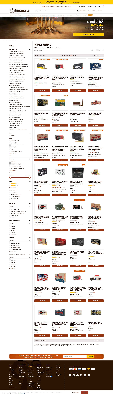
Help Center (58, 367)
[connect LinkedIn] (89, 375)
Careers (20, 374)
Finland (38, 374)
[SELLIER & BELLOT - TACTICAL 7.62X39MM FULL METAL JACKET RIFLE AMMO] (96, 242)
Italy (38, 380)
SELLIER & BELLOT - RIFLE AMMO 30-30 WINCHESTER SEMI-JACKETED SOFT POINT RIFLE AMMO (60, 113)
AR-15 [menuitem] (21, 15)
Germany (39, 378)
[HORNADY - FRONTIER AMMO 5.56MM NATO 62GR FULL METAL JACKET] (96, 137)
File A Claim (30, 374)
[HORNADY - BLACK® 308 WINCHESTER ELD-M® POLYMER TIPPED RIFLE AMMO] (78, 137)
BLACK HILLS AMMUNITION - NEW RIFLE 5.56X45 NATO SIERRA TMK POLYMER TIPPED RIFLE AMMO (78, 289)
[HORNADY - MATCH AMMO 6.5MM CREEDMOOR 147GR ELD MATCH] (42, 207)
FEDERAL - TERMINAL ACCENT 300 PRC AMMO (95, 323)
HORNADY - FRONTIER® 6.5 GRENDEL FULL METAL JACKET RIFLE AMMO (95, 113)
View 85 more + (12, 201)
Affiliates (21, 380)
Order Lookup (31, 370)
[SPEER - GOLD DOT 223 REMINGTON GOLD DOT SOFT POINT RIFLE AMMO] (78, 207)
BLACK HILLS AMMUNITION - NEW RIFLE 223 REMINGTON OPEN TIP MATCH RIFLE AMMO (60, 148)
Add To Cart (42, 90)
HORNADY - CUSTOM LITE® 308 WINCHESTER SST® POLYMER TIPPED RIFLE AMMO (42, 253)
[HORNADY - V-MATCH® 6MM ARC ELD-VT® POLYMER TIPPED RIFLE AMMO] (78, 313)
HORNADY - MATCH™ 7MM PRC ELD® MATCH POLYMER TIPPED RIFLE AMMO (41, 324)
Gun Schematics (13, 388)
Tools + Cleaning (13, 374)
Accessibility (49, 369)
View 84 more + (12, 251)
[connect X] (85, 375)
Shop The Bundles (88, 34)
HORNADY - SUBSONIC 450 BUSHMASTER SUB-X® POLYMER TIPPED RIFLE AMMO (60, 324)
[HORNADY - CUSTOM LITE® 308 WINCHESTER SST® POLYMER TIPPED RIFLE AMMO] (42, 242)
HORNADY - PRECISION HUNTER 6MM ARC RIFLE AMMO (77, 77)
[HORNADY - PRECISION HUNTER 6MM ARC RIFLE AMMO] (78, 66)
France (38, 376)
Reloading (11, 372)
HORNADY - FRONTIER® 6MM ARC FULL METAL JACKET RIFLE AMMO (59, 288)
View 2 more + (12, 187)
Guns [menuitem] (16, 15)
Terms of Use (49, 372)
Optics (10, 376)
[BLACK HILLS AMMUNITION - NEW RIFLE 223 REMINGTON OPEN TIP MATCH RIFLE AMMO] (60, 137)
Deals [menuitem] (90, 15)
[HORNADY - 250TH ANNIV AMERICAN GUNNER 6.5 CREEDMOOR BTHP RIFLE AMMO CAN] (96, 278)
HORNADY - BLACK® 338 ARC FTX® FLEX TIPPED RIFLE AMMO (77, 252)
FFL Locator (21, 378)
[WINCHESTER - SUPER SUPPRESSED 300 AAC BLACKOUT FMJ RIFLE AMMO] (78, 172)
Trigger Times (22, 372)
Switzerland (39, 389)
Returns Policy (31, 383)
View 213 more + (13, 268)
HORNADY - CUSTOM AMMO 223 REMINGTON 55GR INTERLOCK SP (95, 183)
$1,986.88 (28, 175)
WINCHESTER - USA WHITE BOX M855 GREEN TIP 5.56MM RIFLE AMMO (59, 183)
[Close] (111, 392)
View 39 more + (12, 217)
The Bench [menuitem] (100, 10)
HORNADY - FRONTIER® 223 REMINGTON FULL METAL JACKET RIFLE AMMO (41, 148)
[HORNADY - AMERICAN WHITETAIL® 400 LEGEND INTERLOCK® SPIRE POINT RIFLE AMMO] (42, 278)
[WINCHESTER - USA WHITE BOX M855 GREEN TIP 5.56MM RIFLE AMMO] (60, 172)
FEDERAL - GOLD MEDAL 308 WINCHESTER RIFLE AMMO (41, 113)
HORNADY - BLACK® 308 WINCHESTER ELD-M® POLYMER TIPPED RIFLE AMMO (77, 148)
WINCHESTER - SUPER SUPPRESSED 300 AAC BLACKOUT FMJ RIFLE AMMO (76, 183)
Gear (10, 378)
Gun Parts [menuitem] (27, 15)
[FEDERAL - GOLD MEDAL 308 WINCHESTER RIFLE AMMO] (42, 103)
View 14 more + (12, 170)
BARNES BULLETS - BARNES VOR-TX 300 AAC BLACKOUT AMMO (77, 113)
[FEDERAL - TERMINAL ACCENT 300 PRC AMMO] (96, 313)
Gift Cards (30, 381)
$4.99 (12, 175)
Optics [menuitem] (79, 15)
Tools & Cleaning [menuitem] (70, 15)
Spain (38, 385)
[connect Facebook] (70, 375)
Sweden (39, 387)
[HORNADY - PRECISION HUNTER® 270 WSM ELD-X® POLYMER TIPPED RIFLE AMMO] (42, 172)
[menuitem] (11, 15)
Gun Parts (11, 369)
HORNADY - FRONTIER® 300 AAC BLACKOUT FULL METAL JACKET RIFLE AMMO (95, 218)
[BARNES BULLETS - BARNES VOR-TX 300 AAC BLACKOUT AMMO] (78, 103)
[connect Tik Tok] (81, 375)
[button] (97, 6)
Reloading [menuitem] (61, 15)
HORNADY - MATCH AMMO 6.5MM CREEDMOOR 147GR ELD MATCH (42, 217)
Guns (10, 367)
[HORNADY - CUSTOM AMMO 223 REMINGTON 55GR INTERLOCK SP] (96, 172)
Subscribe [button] (90, 356)
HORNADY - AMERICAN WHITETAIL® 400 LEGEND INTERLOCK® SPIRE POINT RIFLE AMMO (42, 289)
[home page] (19, 10)
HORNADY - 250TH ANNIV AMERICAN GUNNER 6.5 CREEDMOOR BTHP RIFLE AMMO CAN (95, 289)
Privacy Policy (49, 367)
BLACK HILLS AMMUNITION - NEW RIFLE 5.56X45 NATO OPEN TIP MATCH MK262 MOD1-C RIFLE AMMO (60, 218)
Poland (38, 383)
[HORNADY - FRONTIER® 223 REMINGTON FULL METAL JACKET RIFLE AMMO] (42, 137)
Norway (39, 381)
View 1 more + (12, 153)
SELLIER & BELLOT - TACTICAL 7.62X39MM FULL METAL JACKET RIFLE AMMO (95, 253)
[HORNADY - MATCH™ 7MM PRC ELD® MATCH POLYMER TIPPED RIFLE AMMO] (42, 313)
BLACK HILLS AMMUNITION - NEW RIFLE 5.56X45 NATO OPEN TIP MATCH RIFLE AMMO (60, 77)
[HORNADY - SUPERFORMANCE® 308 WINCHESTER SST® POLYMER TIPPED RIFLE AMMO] (60, 242)
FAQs (57, 369)
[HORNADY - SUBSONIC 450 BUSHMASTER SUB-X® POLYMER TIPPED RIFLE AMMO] (60, 313)
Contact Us (30, 368)
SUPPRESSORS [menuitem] (44, 15)
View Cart (30, 372)
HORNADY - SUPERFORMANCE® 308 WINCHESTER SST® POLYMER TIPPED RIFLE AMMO (59, 254)
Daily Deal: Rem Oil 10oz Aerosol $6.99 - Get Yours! (56, 6)
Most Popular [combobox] (98, 50)
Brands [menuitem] (93, 10)
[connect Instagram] (77, 375)
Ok (84, 392)
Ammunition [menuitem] (53, 15)
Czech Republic (40, 372)
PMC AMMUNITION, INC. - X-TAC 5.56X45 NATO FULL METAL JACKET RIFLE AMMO (42, 77)
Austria (38, 370)
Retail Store (21, 376)
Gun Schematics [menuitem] (84, 10)
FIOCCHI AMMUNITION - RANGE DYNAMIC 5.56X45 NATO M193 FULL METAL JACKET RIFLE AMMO (95, 77)
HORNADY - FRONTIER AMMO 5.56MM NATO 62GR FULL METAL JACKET (95, 148)
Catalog (29, 379)
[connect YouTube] (74, 375)
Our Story (21, 367)
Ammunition (8, 40)
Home (3, 40)
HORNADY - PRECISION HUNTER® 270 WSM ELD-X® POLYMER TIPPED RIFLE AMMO (42, 183)
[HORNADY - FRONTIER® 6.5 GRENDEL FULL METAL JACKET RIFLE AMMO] (96, 103)
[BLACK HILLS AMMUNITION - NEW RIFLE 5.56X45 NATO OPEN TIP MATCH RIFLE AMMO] (60, 66)
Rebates (11, 384)
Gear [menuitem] (84, 15)
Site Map (48, 371)
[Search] (78, 11)
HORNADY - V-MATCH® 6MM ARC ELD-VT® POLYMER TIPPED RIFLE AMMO (77, 324)
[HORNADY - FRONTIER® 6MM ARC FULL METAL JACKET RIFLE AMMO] (60, 278)
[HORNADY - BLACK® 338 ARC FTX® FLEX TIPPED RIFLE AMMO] (78, 242)
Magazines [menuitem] (35, 15)
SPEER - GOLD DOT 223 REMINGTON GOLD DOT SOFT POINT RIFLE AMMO (77, 217)
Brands (11, 380)
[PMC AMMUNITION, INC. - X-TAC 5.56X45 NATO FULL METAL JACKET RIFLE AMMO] (42, 66)
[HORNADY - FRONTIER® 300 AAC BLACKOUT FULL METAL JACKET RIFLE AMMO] (96, 207)
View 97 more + (12, 234)
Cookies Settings (75, 392)
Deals (10, 382)
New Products (12, 386)
